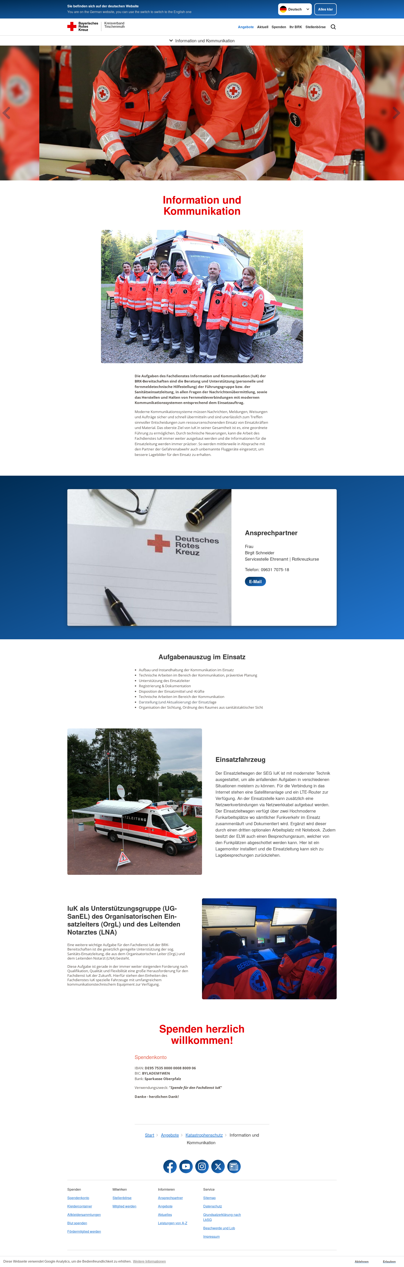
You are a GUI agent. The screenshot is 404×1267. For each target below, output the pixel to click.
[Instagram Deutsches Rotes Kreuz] (202, 1166)
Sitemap (209, 1197)
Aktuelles (165, 1214)
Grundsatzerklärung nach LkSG (222, 1217)
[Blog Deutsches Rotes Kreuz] (234, 1166)
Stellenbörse (316, 26)
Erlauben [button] (389, 1261)
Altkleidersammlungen (84, 1214)
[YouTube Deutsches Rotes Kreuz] (186, 1166)
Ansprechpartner (170, 1197)
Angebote (246, 26)
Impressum (211, 1236)
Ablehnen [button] (362, 1261)
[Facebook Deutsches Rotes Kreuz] (170, 1166)
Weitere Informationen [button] (149, 1261)
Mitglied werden (124, 1206)
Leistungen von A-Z (172, 1223)
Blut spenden (77, 1223)
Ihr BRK (296, 26)
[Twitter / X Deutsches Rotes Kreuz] (218, 1166)
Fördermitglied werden (84, 1231)
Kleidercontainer (79, 1206)
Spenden (279, 26)
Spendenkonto (78, 1197)
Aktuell (262, 26)
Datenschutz (212, 1206)
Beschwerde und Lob (219, 1228)
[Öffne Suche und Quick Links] (333, 27)
